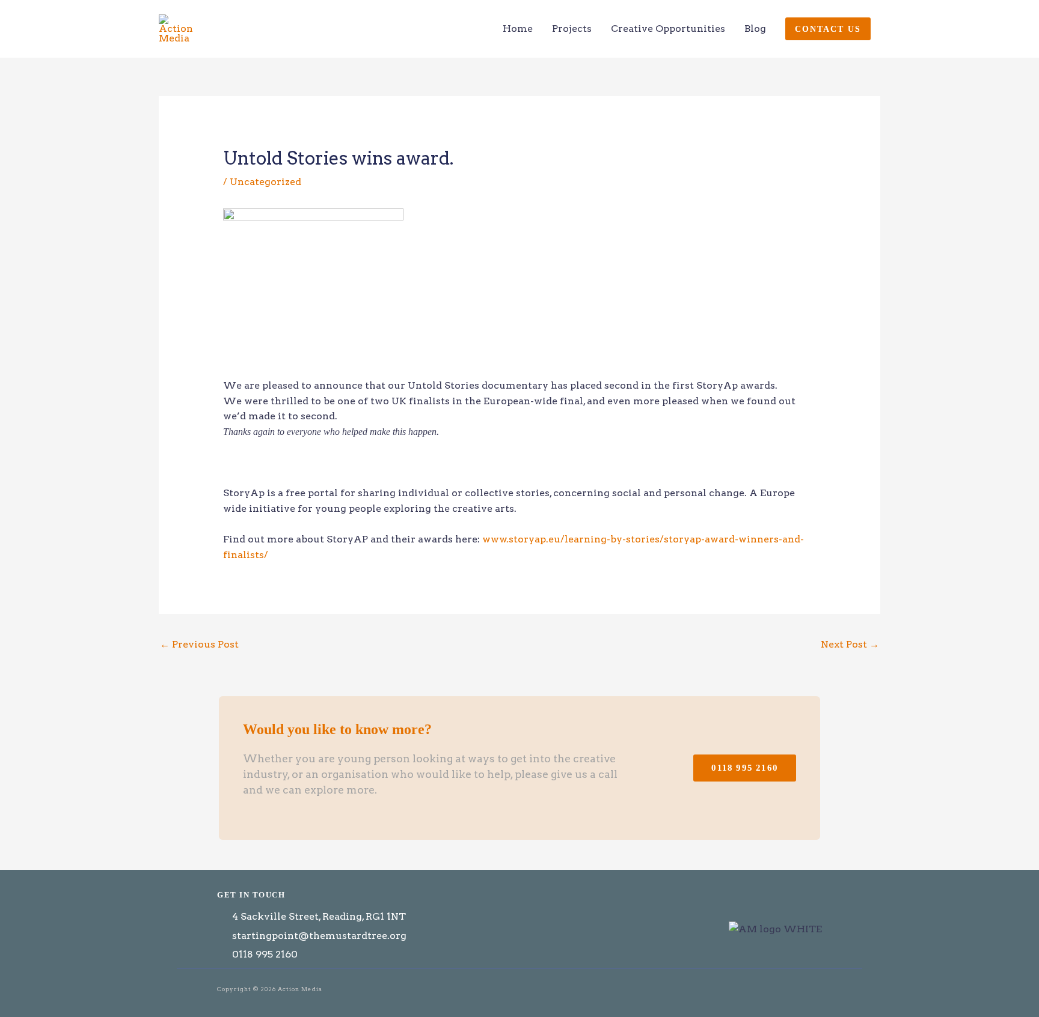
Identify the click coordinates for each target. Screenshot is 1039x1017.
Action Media (257, 28)
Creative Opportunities (668, 28)
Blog (755, 28)
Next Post (850, 644)
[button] (828, 28)
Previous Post (199, 644)
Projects (572, 28)
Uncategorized (265, 181)
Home (518, 28)
